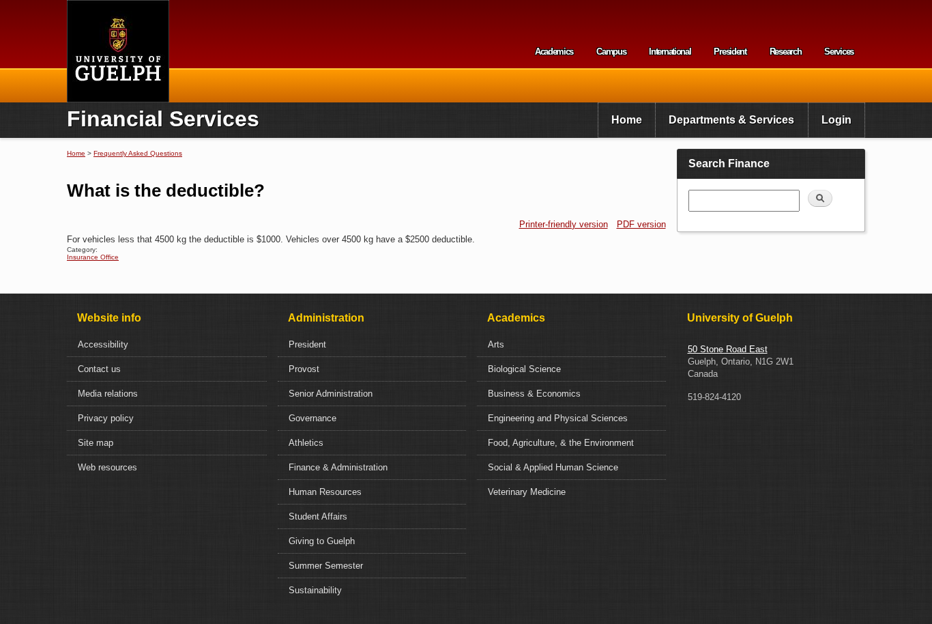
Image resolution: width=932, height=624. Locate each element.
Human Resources (325, 492)
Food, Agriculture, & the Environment (561, 443)
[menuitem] (627, 120)
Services (839, 51)
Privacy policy (106, 418)
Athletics (306, 443)
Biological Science (524, 369)
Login (836, 120)
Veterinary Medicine (527, 492)
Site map (95, 443)
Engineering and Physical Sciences (558, 418)
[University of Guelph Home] (118, 51)
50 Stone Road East (728, 349)
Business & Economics (534, 393)
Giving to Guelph (322, 541)
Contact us (99, 369)
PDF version (641, 224)
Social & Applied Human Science (553, 467)
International (669, 51)
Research (786, 51)
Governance (312, 418)
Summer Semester (326, 566)
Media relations (108, 393)
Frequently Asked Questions (137, 153)
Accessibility (103, 344)
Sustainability (315, 590)
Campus (611, 51)
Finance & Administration (338, 467)
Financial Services (163, 119)
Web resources (107, 467)
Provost (304, 369)
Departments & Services (731, 120)
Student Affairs (318, 516)
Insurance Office (93, 257)
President (730, 51)
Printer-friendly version (563, 224)
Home (626, 120)
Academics (554, 51)
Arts (496, 344)
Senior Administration (331, 393)
